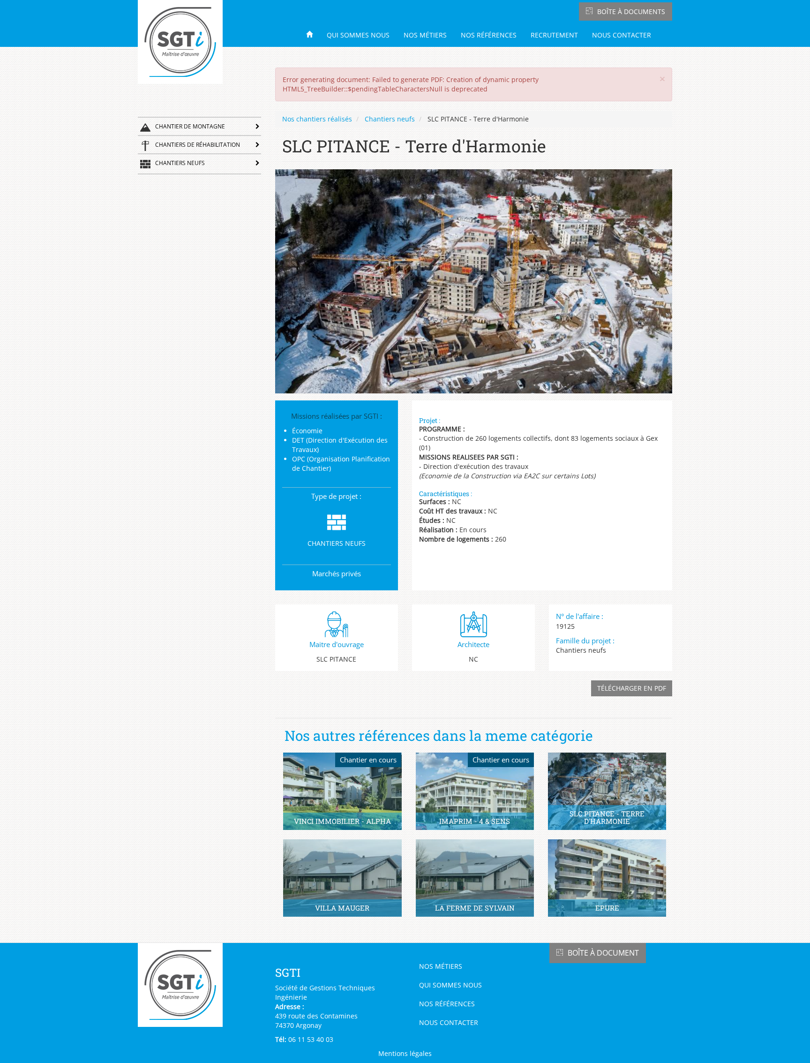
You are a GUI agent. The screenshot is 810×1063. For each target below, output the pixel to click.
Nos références (489, 34)
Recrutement (554, 34)
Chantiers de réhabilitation (197, 145)
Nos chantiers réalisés (317, 118)
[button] (662, 79)
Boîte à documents (631, 11)
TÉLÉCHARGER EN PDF (631, 688)
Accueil (313, 34)
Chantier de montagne (190, 126)
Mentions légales (405, 1053)
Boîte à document (603, 953)
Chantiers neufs (180, 163)
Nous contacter (621, 34)
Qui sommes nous (358, 34)
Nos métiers (425, 34)
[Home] (184, 42)
